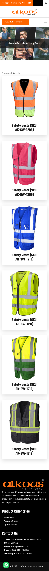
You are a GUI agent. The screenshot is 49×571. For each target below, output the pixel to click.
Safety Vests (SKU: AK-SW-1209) (24, 193)
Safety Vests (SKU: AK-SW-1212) (24, 387)
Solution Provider (14, 21)
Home (11, 43)
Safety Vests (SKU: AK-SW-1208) (24, 128)
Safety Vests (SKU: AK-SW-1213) (24, 451)
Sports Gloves (10, 524)
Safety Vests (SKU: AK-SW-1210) (24, 257)
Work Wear (9, 517)
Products (21, 43)
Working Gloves (11, 521)
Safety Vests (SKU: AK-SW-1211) (24, 322)
